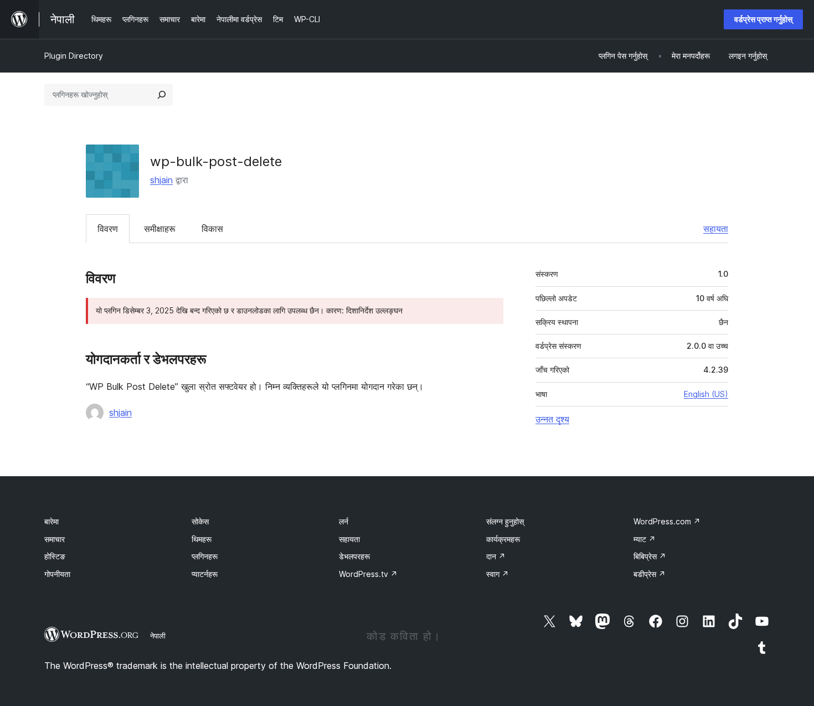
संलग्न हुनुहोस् (505, 521)
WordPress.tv (368, 574)
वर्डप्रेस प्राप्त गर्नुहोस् (763, 19)
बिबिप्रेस (649, 556)
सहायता (715, 228)
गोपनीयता (57, 574)
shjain (161, 179)
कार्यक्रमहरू (503, 539)
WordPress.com (666, 521)
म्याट (644, 539)
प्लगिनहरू (205, 556)
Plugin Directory (73, 55)
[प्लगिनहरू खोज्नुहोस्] (162, 95)
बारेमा (51, 521)
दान (496, 556)
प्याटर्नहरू (205, 574)
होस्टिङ (54, 556)
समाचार (54, 539)
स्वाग (497, 574)
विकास (212, 228)
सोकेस (200, 521)
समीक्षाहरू (160, 228)
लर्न (343, 521)
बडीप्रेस (649, 574)
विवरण (107, 228)
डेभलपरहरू (354, 556)
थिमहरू (202, 539)
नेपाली (158, 635)
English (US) (706, 394)
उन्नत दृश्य (552, 419)
